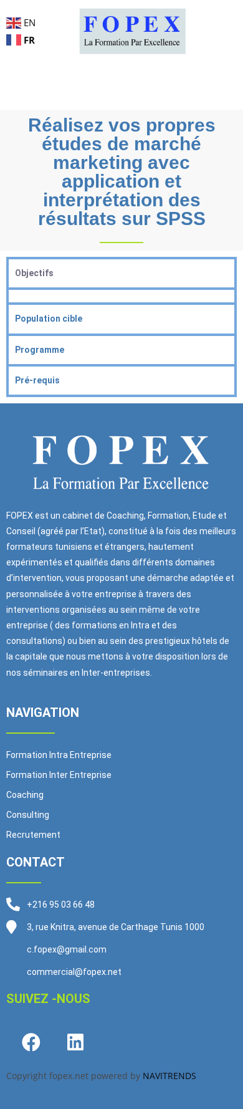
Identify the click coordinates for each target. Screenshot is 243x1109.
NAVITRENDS (169, 1076)
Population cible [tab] (48, 319)
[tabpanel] (121, 294)
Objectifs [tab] (34, 273)
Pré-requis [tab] (37, 380)
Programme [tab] (39, 350)
